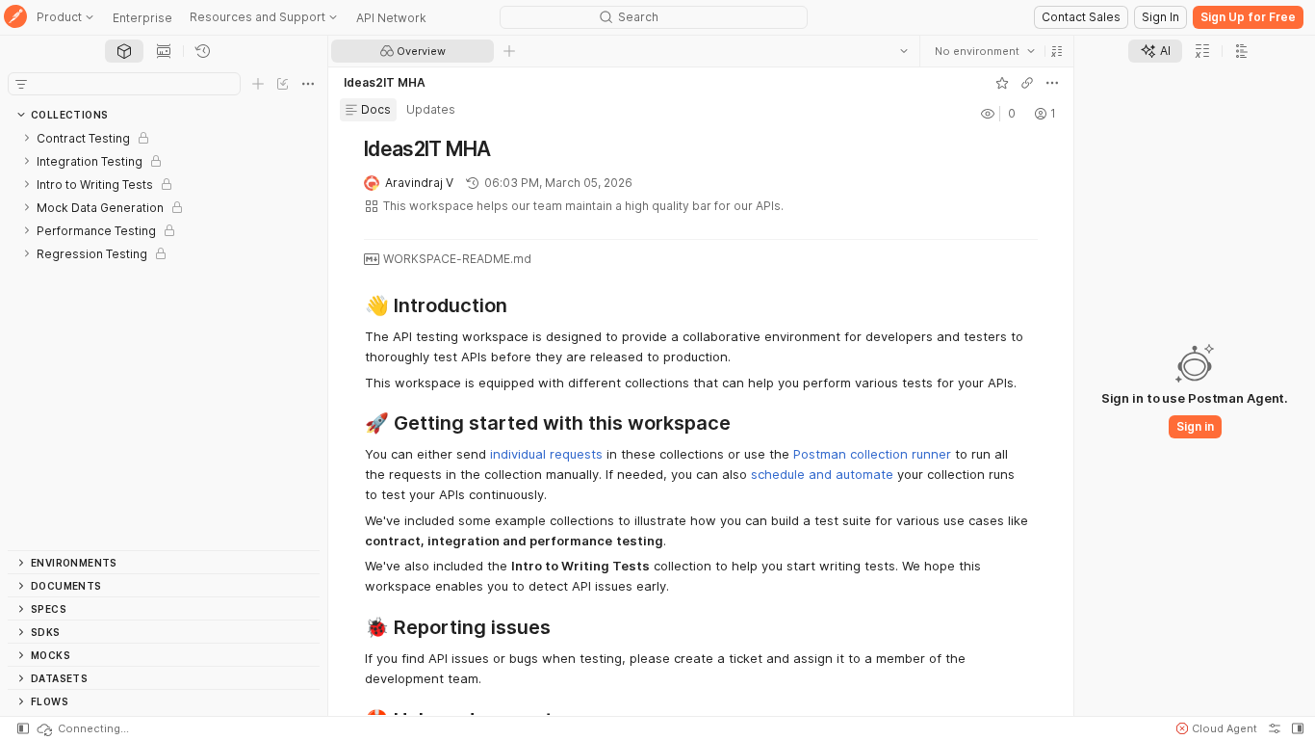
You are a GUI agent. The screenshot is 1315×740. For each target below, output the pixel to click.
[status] (82, 728)
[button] (1057, 51)
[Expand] (27, 137)
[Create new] (258, 83)
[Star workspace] (1002, 82)
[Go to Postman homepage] (15, 18)
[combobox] (984, 51)
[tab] (124, 51)
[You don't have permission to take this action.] (509, 51)
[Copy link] (1027, 82)
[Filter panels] (21, 83)
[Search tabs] (903, 51)
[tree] (164, 338)
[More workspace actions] (1052, 82)
